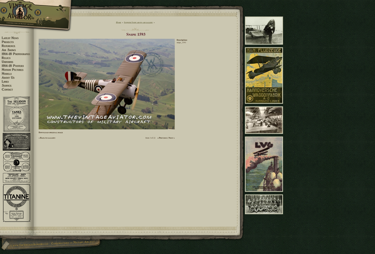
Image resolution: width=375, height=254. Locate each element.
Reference (17, 46)
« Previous (162, 137)
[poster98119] (264, 105)
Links (17, 82)
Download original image (51, 132)
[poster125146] (264, 193)
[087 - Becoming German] (264, 45)
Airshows (17, 50)
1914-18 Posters (17, 66)
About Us (17, 78)
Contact (17, 89)
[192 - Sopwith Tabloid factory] (264, 135)
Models (17, 74)
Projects (17, 42)
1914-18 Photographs (17, 54)
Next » (172, 137)
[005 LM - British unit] (264, 215)
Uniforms (17, 62)
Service (17, 85)
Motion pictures (17, 70)
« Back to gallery (47, 137)
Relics (17, 58)
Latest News (17, 38)
